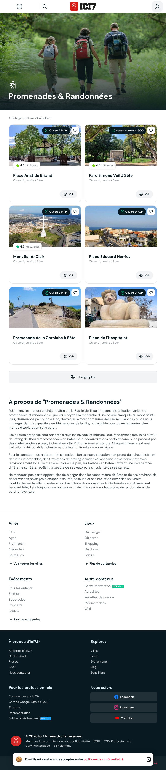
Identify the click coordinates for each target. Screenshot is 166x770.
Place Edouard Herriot (109, 256)
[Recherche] (53, 6)
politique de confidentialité (103, 759)
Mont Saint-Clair (28, 256)
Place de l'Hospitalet (108, 337)
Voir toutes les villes (28, 564)
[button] (75, 130)
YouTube (127, 718)
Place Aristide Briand (32, 175)
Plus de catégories (102, 564)
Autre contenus (99, 579)
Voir (71, 194)
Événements (20, 579)
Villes (14, 523)
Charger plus (86, 377)
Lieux (90, 523)
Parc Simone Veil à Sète (111, 175)
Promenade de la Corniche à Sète (44, 337)
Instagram (127, 707)
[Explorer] (19, 6)
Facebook (127, 697)
